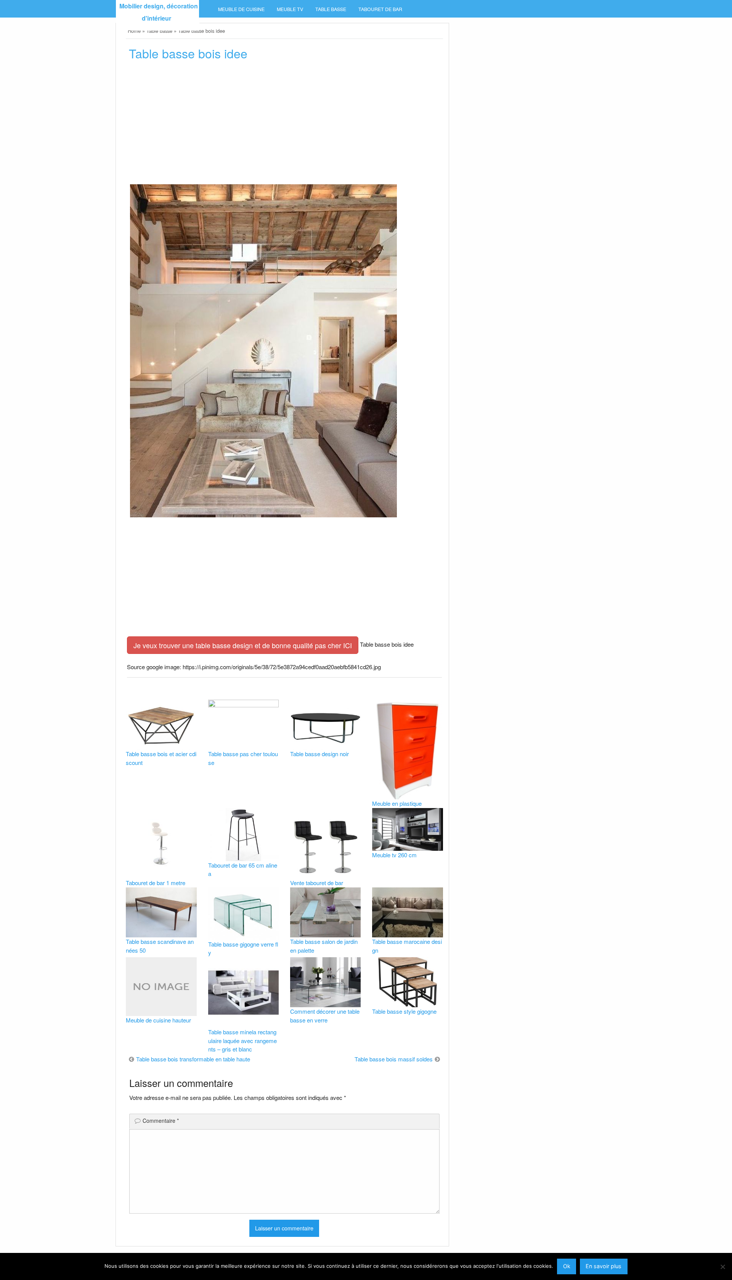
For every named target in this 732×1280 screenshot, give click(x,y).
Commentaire (161, 1120)
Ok (566, 1266)
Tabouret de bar (380, 9)
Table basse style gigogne (404, 1011)
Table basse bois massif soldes (394, 1059)
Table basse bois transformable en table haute (193, 1059)
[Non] (722, 1266)
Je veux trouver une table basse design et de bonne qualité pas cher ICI (242, 645)
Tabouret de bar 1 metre (155, 883)
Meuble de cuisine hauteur (158, 1020)
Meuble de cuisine (241, 9)
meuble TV (290, 9)
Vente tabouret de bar (316, 883)
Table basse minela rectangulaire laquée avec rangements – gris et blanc (242, 1040)
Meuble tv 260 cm (394, 855)
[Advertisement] (284, 124)
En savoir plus (603, 1266)
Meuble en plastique (397, 803)
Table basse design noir (319, 754)
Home (134, 30)
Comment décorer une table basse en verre (325, 1015)
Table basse (330, 9)
